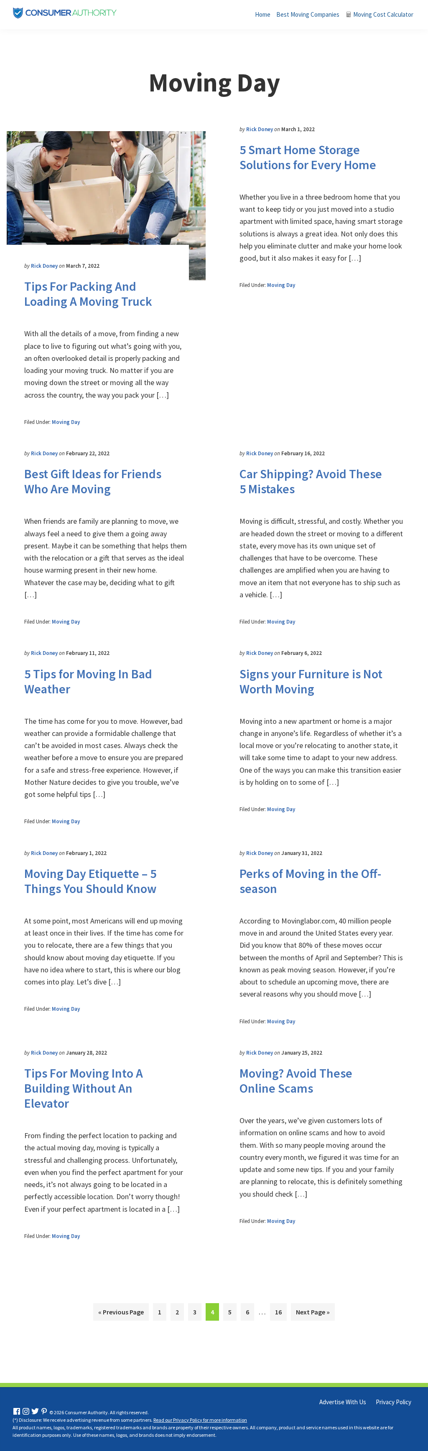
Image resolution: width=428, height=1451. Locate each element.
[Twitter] (35, 1412)
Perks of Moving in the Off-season (310, 880)
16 (281, 1312)
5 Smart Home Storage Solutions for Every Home (307, 157)
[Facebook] (17, 1412)
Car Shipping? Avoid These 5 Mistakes (310, 481)
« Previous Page (121, 1314)
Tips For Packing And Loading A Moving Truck (88, 293)
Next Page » (313, 1314)
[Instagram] (26, 1412)
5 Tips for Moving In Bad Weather (88, 681)
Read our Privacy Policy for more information (200, 1419)
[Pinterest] (44, 1412)
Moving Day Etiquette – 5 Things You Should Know (90, 880)
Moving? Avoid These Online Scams (295, 1080)
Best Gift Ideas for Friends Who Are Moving (92, 481)
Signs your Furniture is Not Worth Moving (310, 681)
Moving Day (66, 422)
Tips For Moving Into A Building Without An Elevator (83, 1088)
